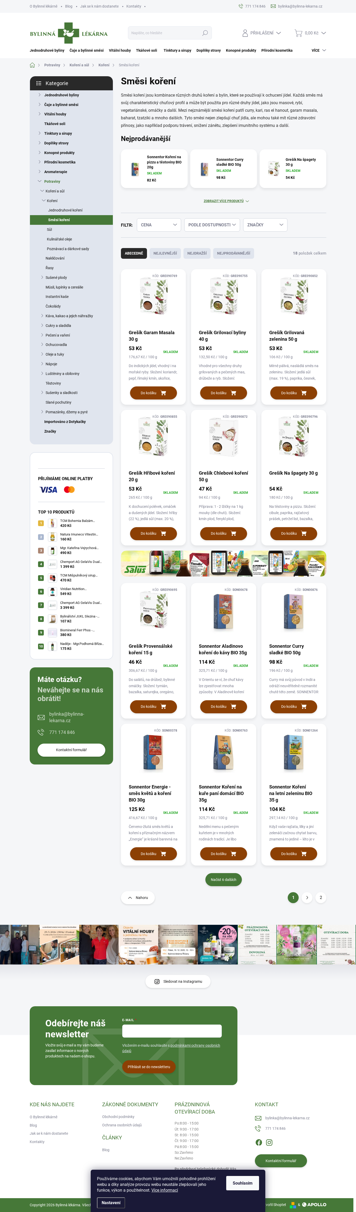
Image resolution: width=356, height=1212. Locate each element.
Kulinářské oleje (59, 239)
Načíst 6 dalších (223, 880)
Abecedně (134, 253)
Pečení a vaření (58, 335)
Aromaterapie (55, 172)
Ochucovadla (56, 345)
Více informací (164, 1190)
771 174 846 (62, 732)
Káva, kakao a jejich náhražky (69, 316)
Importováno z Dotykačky (65, 422)
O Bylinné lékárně (43, 6)
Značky (50, 431)
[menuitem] (48, 50)
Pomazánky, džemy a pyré (67, 412)
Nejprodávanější (233, 253)
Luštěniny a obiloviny (62, 374)
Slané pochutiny (58, 402)
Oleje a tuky (55, 354)
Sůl (49, 229)
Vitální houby (55, 114)
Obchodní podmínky (118, 1117)
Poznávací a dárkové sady (68, 249)
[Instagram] (269, 1141)
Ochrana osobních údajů (122, 1125)
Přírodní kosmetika (60, 162)
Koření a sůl (55, 191)
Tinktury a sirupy (58, 133)
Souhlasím (243, 1183)
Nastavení (111, 1202)
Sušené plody (56, 277)
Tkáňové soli (54, 124)
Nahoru (142, 898)
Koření (52, 201)
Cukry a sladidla (58, 325)
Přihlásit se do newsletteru (149, 1067)
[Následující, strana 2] (307, 897)
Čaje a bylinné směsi (61, 105)
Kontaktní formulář (71, 750)
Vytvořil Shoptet (273, 1205)
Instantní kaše (57, 297)
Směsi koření (59, 220)
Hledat (205, 33)
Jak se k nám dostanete (99, 6)
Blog (68, 6)
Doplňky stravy (56, 143)
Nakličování (55, 258)
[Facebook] (259, 1141)
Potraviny (52, 181)
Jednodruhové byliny (61, 95)
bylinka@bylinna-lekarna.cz (66, 717)
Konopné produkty (59, 153)
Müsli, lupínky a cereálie (64, 287)
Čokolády (53, 306)
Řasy (50, 268)
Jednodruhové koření (65, 210)
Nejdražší (197, 253)
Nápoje (51, 364)
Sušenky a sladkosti (61, 393)
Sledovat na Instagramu (182, 981)
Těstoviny (53, 383)
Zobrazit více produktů (224, 201)
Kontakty (133, 6)
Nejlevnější (165, 253)
